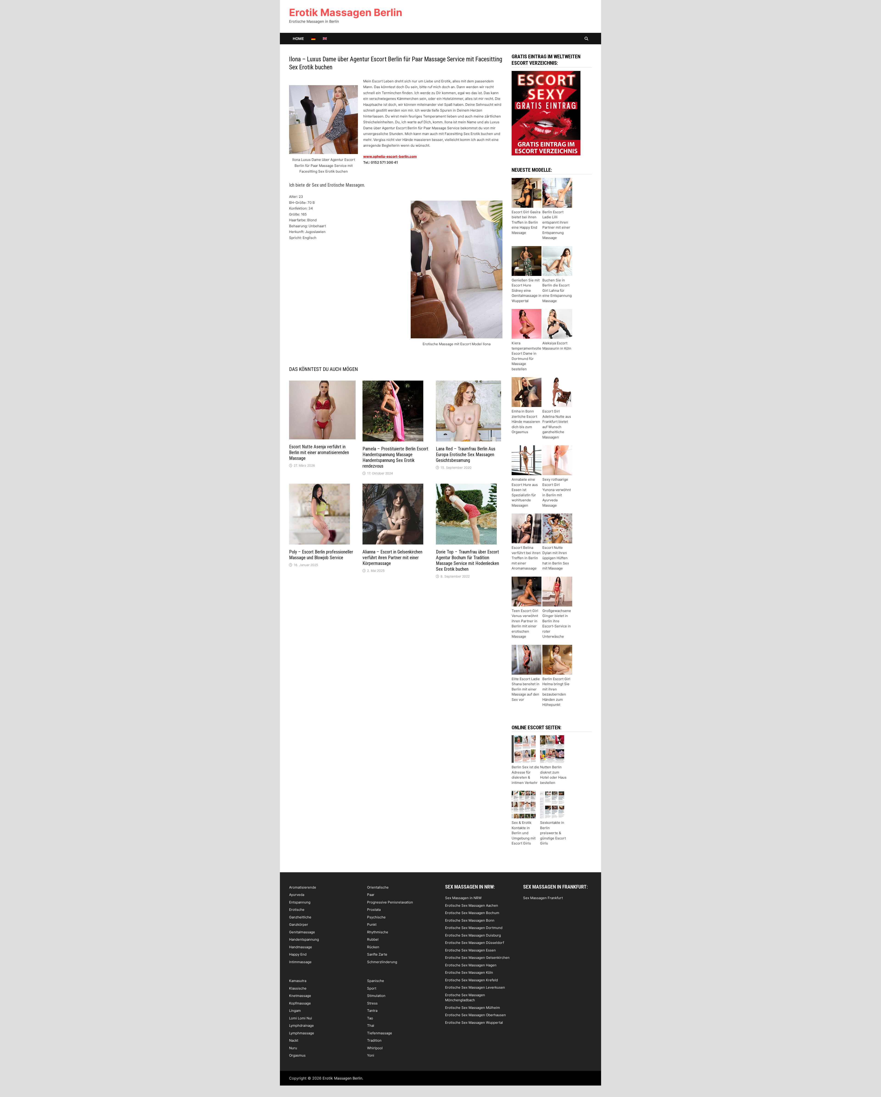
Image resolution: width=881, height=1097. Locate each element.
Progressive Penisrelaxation (390, 902)
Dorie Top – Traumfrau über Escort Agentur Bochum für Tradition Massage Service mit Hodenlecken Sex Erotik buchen (467, 560)
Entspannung (299, 902)
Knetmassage (300, 995)
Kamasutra (297, 981)
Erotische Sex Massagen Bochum (472, 913)
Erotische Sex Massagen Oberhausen (475, 1015)
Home (298, 38)
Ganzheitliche (300, 917)
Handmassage (300, 947)
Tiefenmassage (379, 1033)
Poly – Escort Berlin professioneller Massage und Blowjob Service (321, 554)
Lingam (295, 1010)
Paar (370, 894)
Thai (370, 1025)
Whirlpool (375, 1048)
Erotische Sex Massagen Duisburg (473, 935)
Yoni (370, 1055)
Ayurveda (296, 894)
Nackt (293, 1040)
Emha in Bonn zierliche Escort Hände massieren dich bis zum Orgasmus (526, 421)
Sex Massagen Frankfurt (543, 898)
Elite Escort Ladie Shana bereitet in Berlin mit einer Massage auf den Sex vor (526, 689)
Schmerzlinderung (382, 962)
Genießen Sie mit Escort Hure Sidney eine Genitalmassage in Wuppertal (526, 290)
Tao (370, 1018)
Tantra (372, 1010)
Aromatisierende (302, 887)
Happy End (298, 954)
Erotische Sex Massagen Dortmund (473, 928)
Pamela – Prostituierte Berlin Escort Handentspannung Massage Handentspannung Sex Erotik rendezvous (395, 457)
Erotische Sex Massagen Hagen (470, 965)
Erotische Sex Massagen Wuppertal (474, 1022)
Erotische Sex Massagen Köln (469, 972)
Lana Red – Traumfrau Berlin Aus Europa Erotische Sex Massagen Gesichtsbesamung (465, 454)
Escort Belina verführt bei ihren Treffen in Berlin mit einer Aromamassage (526, 557)
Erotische (296, 909)
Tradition (374, 1040)
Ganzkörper (298, 924)
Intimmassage (300, 962)
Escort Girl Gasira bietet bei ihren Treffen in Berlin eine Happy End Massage (526, 222)
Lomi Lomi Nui (300, 1018)
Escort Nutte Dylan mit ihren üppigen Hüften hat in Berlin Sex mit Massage (555, 557)
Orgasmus (297, 1055)
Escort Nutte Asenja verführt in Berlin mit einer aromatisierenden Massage (319, 452)
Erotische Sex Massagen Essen (470, 950)
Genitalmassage (302, 932)
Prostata (374, 909)
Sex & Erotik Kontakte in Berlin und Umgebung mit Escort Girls (523, 832)
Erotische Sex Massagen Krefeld (471, 980)
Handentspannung (304, 939)
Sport (371, 988)
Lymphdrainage (301, 1025)
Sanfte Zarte (377, 954)
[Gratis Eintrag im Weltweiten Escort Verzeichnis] (546, 113)
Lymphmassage (301, 1033)
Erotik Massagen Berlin (345, 12)
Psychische (376, 917)
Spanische (375, 981)
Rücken (373, 947)
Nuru (293, 1048)
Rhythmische (377, 932)
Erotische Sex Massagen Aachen (471, 905)
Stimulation (376, 995)
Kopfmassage (300, 1003)
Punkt (371, 924)
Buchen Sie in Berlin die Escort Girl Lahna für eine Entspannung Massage (557, 290)
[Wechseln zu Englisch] (325, 38)
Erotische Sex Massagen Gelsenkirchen (477, 957)
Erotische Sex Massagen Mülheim (472, 1007)
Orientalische (378, 887)
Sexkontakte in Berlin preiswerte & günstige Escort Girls (553, 832)
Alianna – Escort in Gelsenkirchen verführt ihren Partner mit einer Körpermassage (392, 557)
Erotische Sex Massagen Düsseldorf (474, 942)
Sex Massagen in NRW (463, 898)
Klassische (298, 988)
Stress (372, 1003)
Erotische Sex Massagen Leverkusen (475, 987)
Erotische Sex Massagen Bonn (469, 920)
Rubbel (373, 939)
